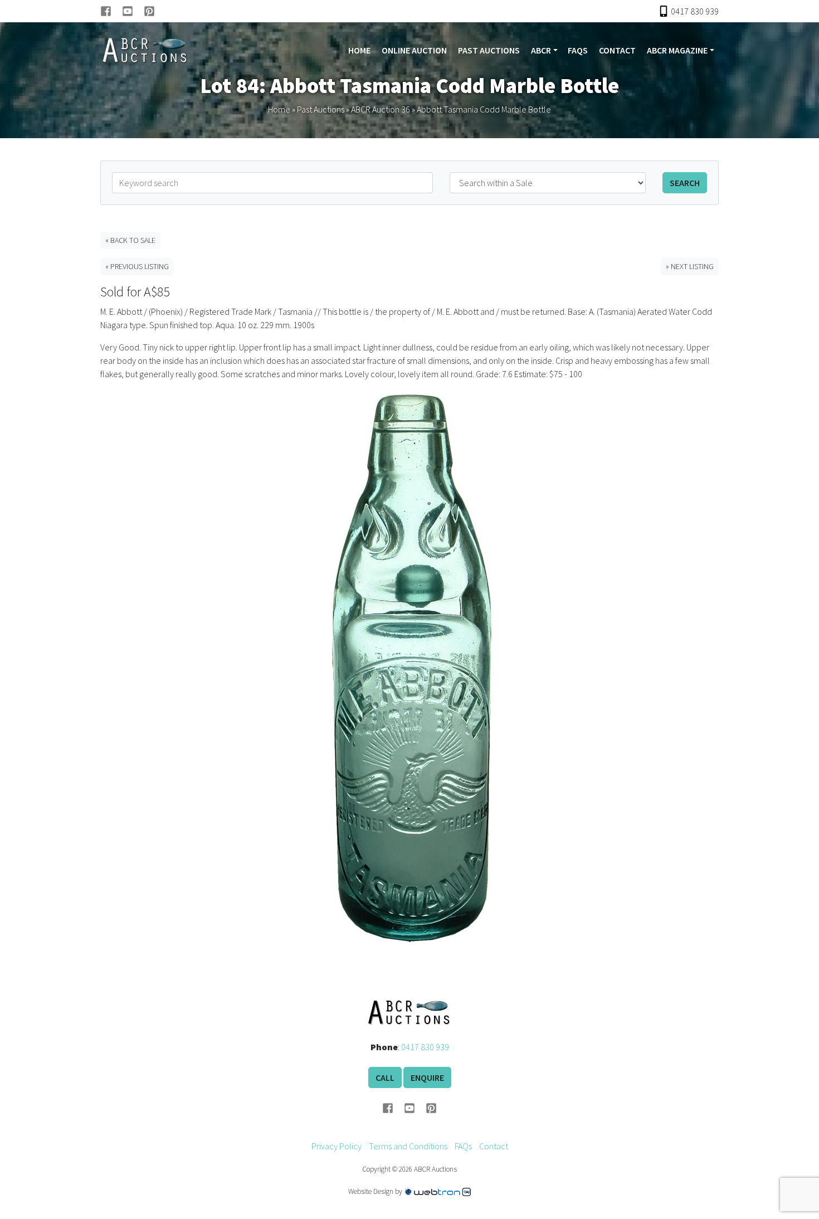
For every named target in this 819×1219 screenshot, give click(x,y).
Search (685, 182)
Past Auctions (489, 50)
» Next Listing (690, 266)
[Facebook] (111, 11)
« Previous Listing (137, 266)
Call (385, 1077)
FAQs (578, 50)
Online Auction (414, 50)
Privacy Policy (336, 1146)
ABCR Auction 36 (380, 109)
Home (359, 50)
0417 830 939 (425, 1046)
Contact (617, 50)
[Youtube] (133, 11)
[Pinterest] (149, 11)
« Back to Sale (130, 240)
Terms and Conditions (408, 1146)
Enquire (427, 1077)
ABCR (541, 50)
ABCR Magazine (677, 50)
